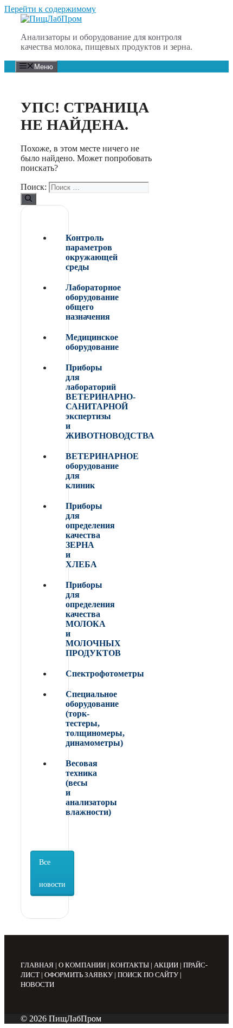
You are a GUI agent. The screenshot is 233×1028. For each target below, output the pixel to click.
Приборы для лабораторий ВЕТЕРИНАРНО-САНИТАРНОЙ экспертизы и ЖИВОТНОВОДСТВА (68, 401)
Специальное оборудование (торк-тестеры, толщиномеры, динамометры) (68, 718)
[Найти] (28, 199)
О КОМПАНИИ (82, 965)
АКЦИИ (166, 965)
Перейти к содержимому (50, 9)
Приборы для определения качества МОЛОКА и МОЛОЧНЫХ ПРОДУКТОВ (68, 619)
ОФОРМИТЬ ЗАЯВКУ (78, 975)
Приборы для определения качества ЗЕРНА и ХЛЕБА (68, 535)
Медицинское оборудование (68, 342)
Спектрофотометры (68, 673)
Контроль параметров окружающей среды (68, 252)
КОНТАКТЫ (130, 965)
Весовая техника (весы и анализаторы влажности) (68, 788)
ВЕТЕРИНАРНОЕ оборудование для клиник (68, 471)
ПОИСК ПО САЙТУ (148, 975)
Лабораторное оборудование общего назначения (68, 302)
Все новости (52, 873)
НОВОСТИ (37, 984)
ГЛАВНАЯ (37, 965)
